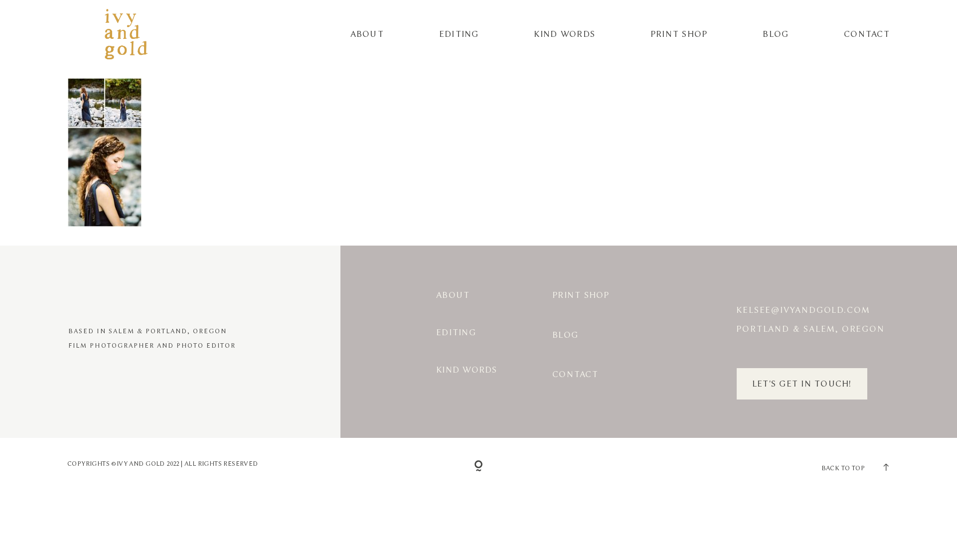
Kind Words (564, 34)
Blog (776, 34)
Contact (867, 34)
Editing (459, 34)
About (367, 34)
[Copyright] (478, 466)
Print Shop (679, 34)
